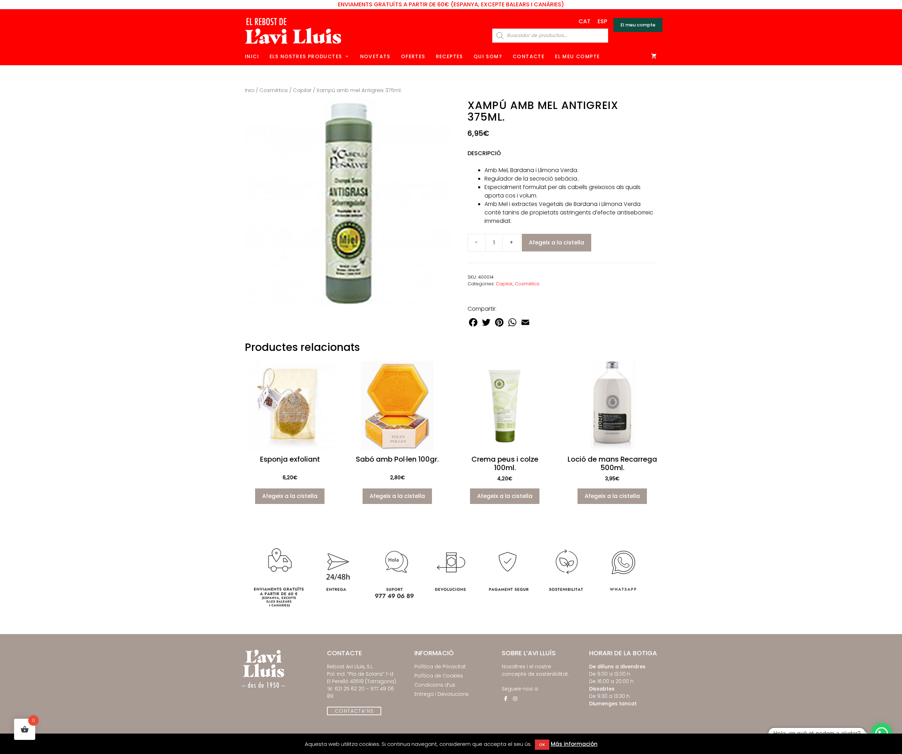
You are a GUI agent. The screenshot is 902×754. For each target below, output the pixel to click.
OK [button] (542, 744)
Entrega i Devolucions (441, 694)
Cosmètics (273, 90)
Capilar (302, 90)
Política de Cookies (438, 675)
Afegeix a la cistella (556, 242)
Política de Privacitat (440, 666)
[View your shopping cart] (654, 56)
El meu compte (637, 25)
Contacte (528, 56)
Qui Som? (488, 56)
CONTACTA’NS (354, 711)
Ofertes (413, 56)
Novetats (375, 56)
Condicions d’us (434, 684)
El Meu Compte (577, 56)
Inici (252, 56)
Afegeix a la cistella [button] (289, 496)
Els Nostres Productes (306, 56)
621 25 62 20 (349, 688)
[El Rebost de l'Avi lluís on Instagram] (515, 699)
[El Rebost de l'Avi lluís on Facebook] (505, 699)
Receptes (449, 56)
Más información (574, 744)
